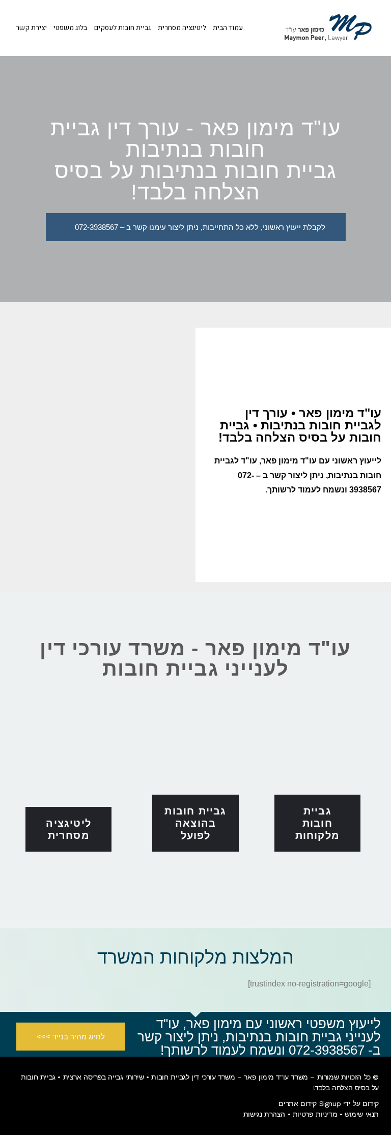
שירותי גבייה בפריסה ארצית (103, 1077)
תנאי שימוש (362, 1114)
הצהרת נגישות (264, 1114)
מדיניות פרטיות (315, 1114)
